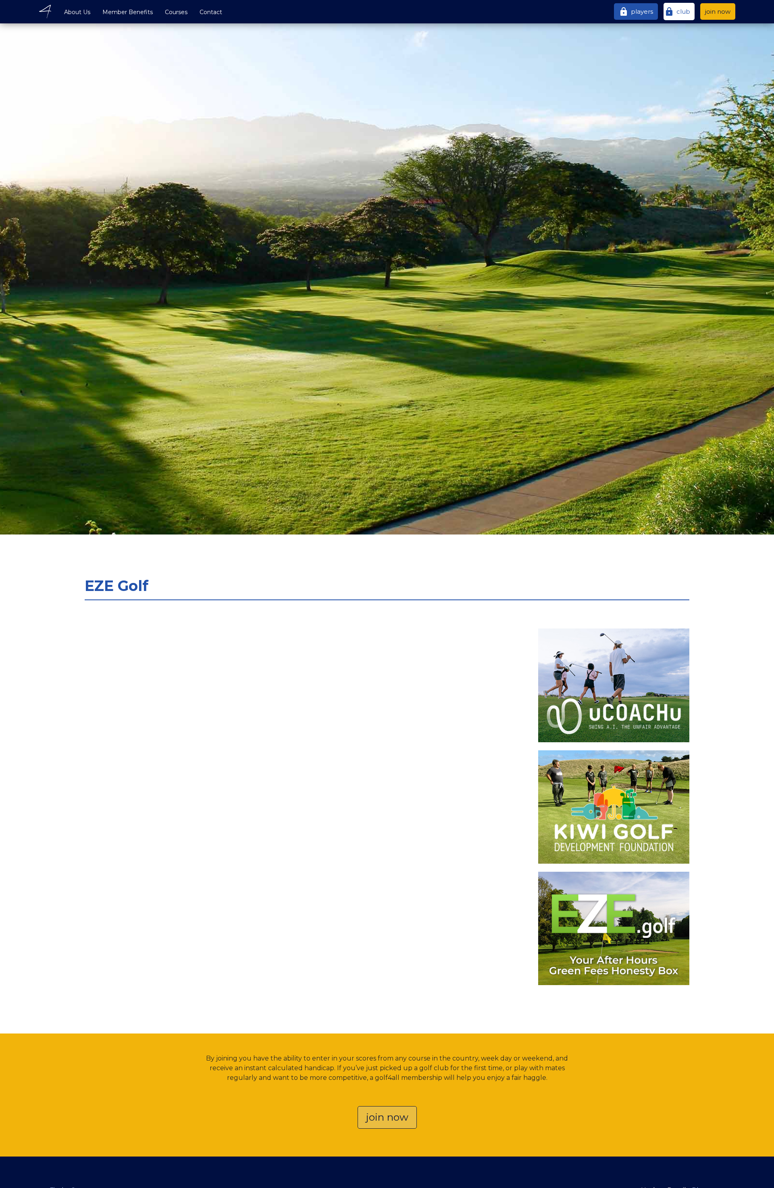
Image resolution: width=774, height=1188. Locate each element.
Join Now (717, 11)
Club (677, 12)
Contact (211, 12)
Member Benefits (127, 12)
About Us (77, 12)
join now (387, 1117)
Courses (176, 12)
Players (636, 12)
